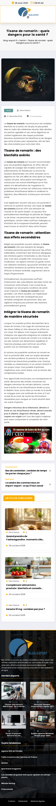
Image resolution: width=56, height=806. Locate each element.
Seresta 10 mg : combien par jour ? (25, 609)
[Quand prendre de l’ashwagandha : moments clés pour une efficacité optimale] (28, 520)
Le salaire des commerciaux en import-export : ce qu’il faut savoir (24, 484)
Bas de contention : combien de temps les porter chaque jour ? (26, 472)
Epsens (4, 763)
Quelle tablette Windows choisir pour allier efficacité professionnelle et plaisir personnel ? (42, 735)
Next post (9, 479)
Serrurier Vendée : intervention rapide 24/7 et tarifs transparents (42, 706)
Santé (22, 40)
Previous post (11, 467)
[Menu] (28, 17)
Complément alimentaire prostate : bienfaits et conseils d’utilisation (23, 586)
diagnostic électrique (29, 413)
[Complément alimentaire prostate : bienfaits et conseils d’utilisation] (28, 569)
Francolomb (7, 789)
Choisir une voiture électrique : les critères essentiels (13, 706)
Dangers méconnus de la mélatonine (21, 407)
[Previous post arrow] (50, 470)
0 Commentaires (36, 116)
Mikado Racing (8, 783)
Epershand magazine (11, 769)
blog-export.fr (10, 40)
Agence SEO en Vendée (11, 751)
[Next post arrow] (50, 484)
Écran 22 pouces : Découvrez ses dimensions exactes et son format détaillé (13, 735)
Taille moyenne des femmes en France (19, 757)
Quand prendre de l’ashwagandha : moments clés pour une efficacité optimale (24, 538)
